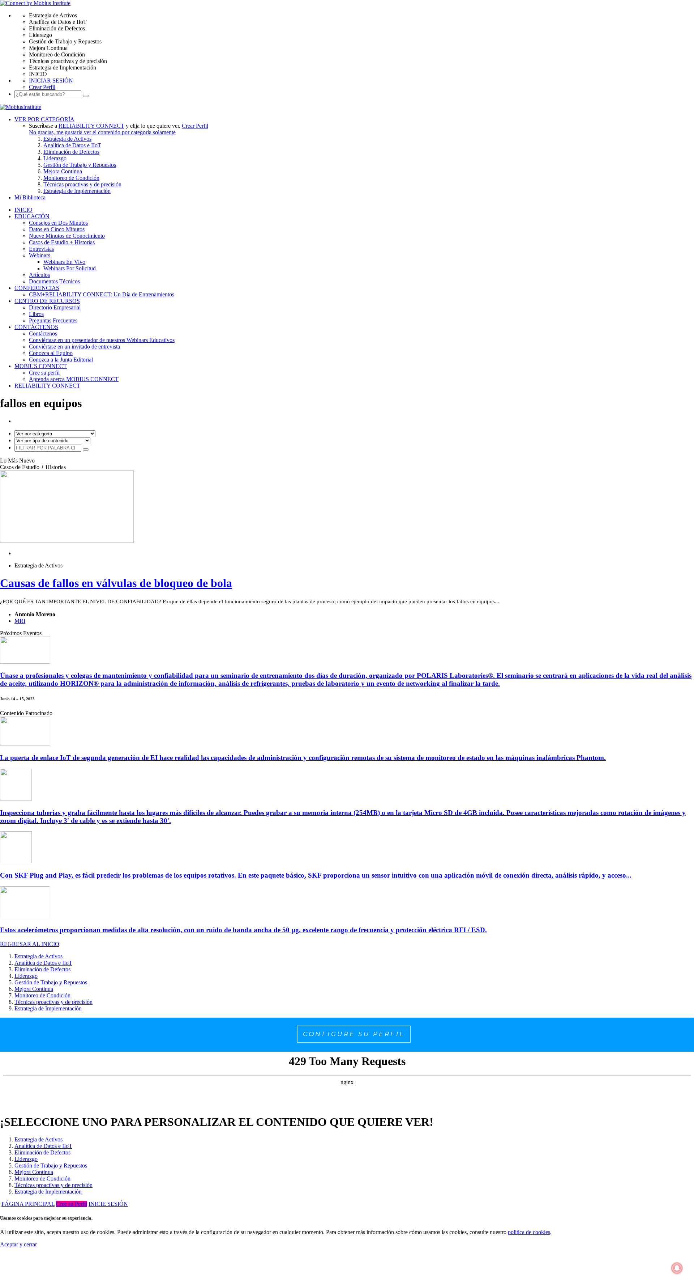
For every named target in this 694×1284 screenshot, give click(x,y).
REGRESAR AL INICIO (29, 944)
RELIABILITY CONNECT (91, 126)
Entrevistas (41, 249)
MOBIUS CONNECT (40, 366)
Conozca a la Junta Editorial (61, 359)
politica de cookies (529, 1232)
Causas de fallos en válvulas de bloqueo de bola (116, 583)
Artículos (39, 275)
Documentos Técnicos (54, 281)
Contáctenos (43, 333)
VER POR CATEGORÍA (44, 119)
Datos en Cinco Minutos (57, 229)
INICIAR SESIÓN (51, 80)
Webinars (39, 255)
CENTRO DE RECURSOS (47, 301)
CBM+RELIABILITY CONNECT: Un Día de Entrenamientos (101, 294)
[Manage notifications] (677, 1268)
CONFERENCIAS (36, 288)
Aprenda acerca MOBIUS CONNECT (74, 379)
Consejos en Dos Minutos (58, 223)
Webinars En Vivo (64, 262)
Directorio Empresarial (55, 307)
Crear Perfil (42, 87)
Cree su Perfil (71, 1204)
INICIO (23, 210)
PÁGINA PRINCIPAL (28, 1204)
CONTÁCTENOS (36, 327)
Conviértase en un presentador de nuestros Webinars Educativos (102, 340)
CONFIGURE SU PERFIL (354, 1034)
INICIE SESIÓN (108, 1204)
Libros (36, 314)
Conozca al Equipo (51, 353)
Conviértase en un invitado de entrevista (74, 346)
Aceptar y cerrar (18, 1244)
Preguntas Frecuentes (53, 320)
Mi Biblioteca (30, 197)
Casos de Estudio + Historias (62, 242)
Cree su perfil (44, 372)
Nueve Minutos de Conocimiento (67, 236)
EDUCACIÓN (32, 216)
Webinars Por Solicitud (69, 268)
